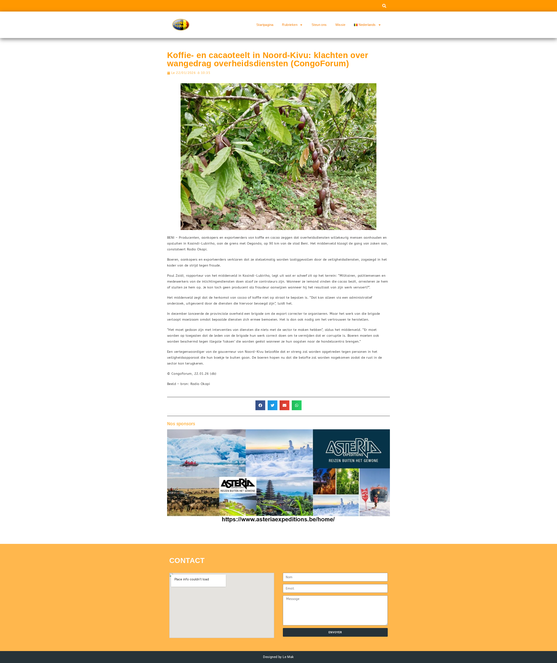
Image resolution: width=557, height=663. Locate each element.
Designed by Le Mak (278, 657)
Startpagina (264, 25)
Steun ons (319, 25)
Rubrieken (289, 25)
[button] (384, 5)
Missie (340, 25)
